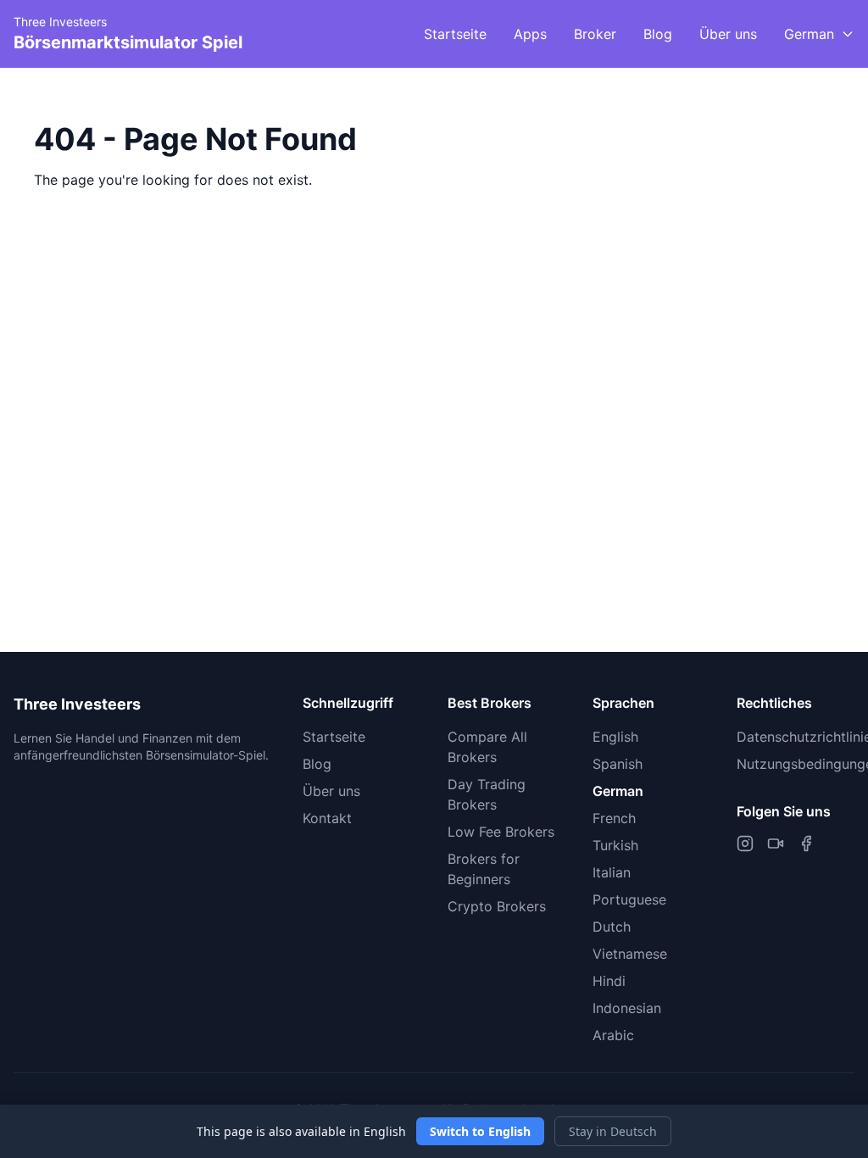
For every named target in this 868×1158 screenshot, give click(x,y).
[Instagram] (745, 843)
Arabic (613, 1035)
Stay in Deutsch (613, 1131)
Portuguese (629, 899)
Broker (595, 33)
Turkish (615, 845)
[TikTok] (775, 843)
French (614, 818)
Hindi (609, 980)
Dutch (612, 926)
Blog (657, 33)
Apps (530, 33)
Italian (612, 872)
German (618, 790)
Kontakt (327, 818)
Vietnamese (630, 953)
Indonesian (627, 1007)
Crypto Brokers (497, 906)
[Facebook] (806, 843)
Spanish (618, 763)
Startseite (455, 33)
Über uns (728, 33)
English (615, 736)
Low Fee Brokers (501, 831)
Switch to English (480, 1131)
